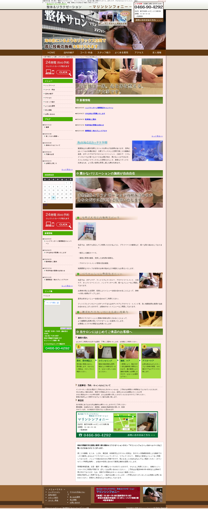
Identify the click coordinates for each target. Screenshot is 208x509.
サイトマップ (162, 1)
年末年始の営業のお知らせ (94, 125)
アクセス (139, 53)
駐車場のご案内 (90, 119)
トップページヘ (54, 492)
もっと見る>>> (157, 136)
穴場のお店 (50, 154)
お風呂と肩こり (51, 163)
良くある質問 (75, 497)
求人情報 (157, 53)
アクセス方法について (76, 493)
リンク (47, 296)
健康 (47, 127)
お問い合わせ (50, 114)
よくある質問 (121, 53)
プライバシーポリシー (53, 508)
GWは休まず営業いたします (95, 113)
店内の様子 (69, 53)
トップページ (50, 85)
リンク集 (85, 508)
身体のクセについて (53, 145)
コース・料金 (86, 53)
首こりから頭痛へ (52, 136)
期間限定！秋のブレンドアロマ (96, 131)
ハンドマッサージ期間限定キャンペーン (99, 108)
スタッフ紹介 (104, 53)
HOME (51, 53)
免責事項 (66, 508)
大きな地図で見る (66, 328)
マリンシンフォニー (146, 508)
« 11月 (45, 204)
